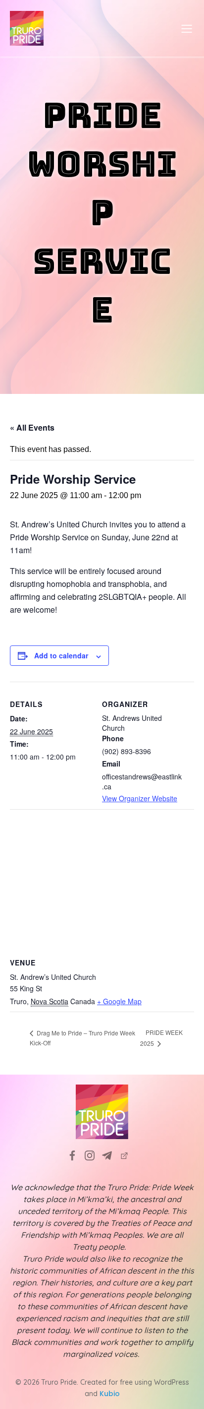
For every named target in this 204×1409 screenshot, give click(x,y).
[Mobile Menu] (186, 28)
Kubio (110, 1394)
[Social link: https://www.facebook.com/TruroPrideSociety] (76, 1155)
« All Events (32, 427)
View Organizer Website (139, 798)
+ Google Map (119, 1001)
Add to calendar (61, 655)
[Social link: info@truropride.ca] (110, 1155)
